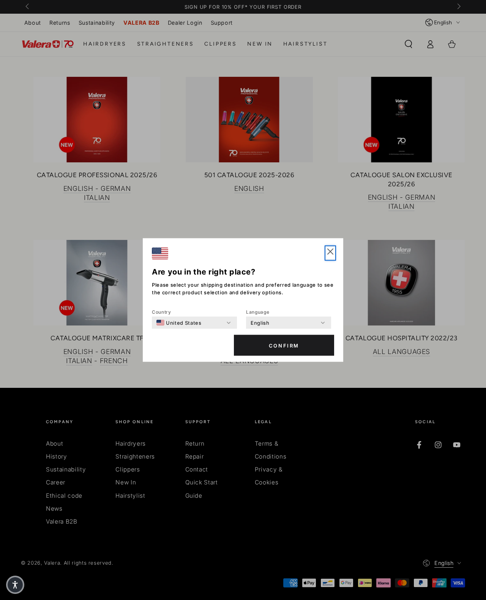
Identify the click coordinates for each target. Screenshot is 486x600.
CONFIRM (284, 345)
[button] (330, 253)
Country (161, 312)
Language (257, 312)
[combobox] (179, 323)
